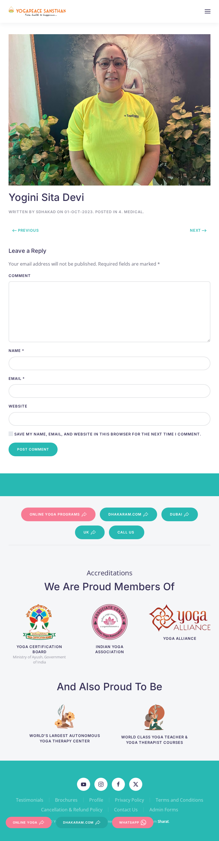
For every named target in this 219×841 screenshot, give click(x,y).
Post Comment (33, 449)
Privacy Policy (129, 800)
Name (16, 350)
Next (195, 230)
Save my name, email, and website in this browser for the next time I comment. (107, 434)
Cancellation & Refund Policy (71, 810)
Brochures (66, 800)
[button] (207, 11)
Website (18, 406)
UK (86, 532)
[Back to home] (38, 11)
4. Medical (131, 211)
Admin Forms (163, 810)
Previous (28, 230)
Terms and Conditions (179, 800)
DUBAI (176, 514)
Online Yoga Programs (55, 514)
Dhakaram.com (124, 514)
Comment (20, 275)
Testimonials (29, 800)
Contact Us (126, 810)
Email (17, 378)
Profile (96, 800)
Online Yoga (25, 822)
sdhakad (46, 211)
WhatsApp (129, 822)
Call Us (125, 532)
